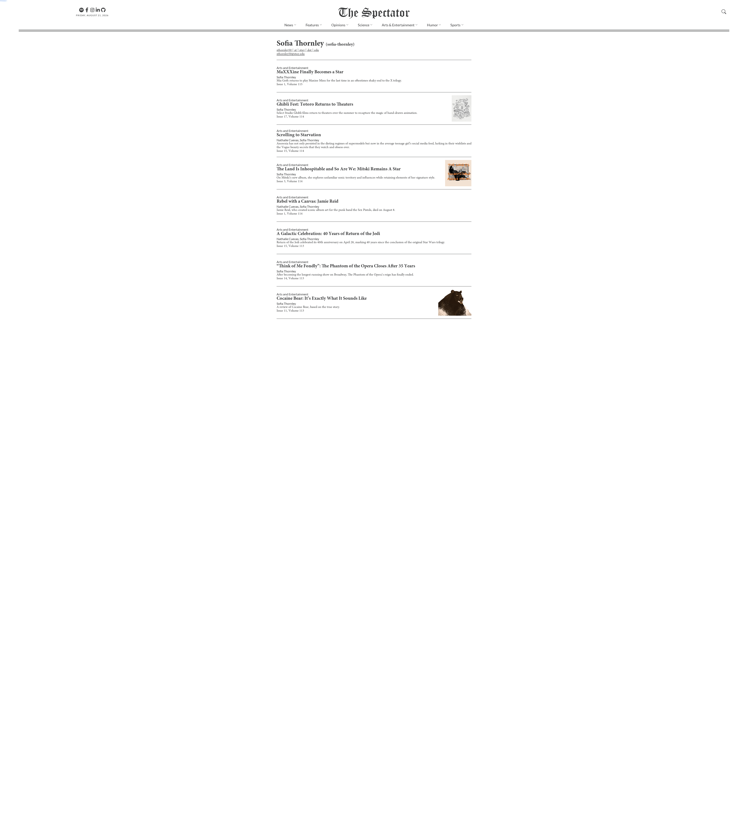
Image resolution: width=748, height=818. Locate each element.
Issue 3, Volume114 (290, 181)
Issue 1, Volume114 (290, 213)
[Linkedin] (97, 10)
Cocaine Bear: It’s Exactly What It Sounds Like (322, 298)
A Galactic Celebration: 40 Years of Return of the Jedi (328, 234)
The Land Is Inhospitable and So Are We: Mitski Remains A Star (339, 169)
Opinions (338, 25)
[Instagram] (92, 10)
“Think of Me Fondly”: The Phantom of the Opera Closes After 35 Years (346, 266)
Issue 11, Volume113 (290, 310)
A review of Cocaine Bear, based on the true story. (308, 307)
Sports (455, 25)
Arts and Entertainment (292, 68)
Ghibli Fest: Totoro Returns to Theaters (315, 104)
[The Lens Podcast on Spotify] (81, 10)
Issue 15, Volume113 (290, 246)
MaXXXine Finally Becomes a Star (310, 72)
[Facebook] (87, 10)
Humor (432, 25)
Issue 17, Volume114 (290, 116)
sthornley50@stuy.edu (291, 54)
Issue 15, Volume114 (290, 151)
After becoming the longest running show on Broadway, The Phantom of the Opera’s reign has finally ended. (345, 274)
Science (363, 25)
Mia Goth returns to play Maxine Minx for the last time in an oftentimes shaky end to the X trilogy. (339, 80)
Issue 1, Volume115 (290, 84)
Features (312, 25)
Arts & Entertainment (398, 25)
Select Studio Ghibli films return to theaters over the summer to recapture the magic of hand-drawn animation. (347, 113)
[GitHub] (103, 10)
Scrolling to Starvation (299, 135)
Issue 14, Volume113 (290, 278)
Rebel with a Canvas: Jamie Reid (307, 201)
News (288, 25)
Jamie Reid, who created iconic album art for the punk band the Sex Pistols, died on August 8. (336, 210)
